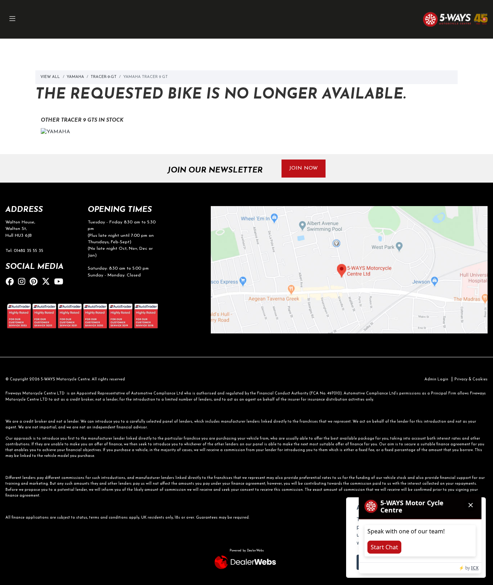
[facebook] (11, 282)
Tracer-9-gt (104, 77)
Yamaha (75, 77)
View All (50, 77)
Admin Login (436, 379)
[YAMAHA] (55, 133)
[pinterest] (35, 282)
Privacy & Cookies (471, 379)
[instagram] (23, 282)
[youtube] (60, 282)
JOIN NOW (303, 168)
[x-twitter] (48, 282)
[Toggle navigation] (12, 19)
